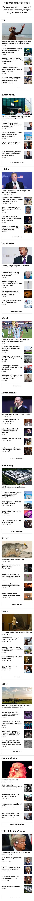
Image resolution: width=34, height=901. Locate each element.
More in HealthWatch (16, 311)
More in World (16, 386)
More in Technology (16, 531)
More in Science (16, 604)
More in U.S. (16, 88)
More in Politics (16, 237)
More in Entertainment (16, 458)
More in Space (16, 751)
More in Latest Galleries (16, 824)
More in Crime (16, 677)
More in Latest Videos (16, 897)
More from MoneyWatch (16, 162)
